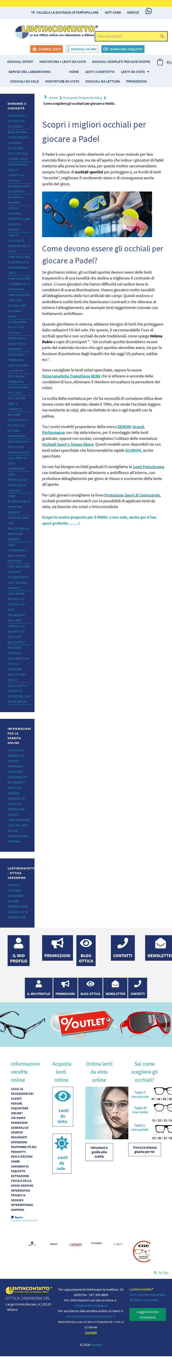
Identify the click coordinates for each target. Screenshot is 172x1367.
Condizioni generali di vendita (16, 755)
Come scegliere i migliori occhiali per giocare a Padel (19, 305)
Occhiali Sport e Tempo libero (68, 444)
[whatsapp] (149, 11)
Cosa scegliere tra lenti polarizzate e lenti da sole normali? (19, 577)
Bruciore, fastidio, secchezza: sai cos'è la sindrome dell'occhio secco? (18, 664)
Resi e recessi (21, 1156)
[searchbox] (131, 36)
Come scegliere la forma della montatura (19, 284)
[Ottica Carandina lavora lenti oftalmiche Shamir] (53, 1243)
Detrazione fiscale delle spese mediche (22, 1181)
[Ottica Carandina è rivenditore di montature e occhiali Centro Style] (118, 1243)
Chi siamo (15, 890)
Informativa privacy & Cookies (20, 1195)
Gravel (138, 426)
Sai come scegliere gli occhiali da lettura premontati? (17, 425)
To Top (162, 1272)
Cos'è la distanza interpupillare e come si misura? (19, 219)
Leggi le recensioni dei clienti (22, 1094)
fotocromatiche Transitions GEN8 (71, 376)
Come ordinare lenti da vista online (19, 825)
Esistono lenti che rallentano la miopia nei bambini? (19, 528)
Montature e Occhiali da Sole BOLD (17, 121)
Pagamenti (15, 766)
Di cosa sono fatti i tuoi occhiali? (17, 327)
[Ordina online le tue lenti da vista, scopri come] (112, 1112)
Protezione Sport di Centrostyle (132, 495)
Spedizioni (15, 772)
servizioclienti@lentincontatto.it (91, 1316)
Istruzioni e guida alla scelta (99, 1151)
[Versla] (57, 31)
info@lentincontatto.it (91, 1305)
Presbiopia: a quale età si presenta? (17, 343)
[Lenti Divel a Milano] (32, 1243)
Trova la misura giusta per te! (145, 1149)
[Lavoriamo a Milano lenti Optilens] (75, 1245)
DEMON (124, 426)
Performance (53, 432)
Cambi (15, 1161)
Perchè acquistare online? (19, 1108)
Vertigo (96, 1344)
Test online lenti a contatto (16, 403)
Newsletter (16, 917)
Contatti (14, 885)
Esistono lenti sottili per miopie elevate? (19, 447)
